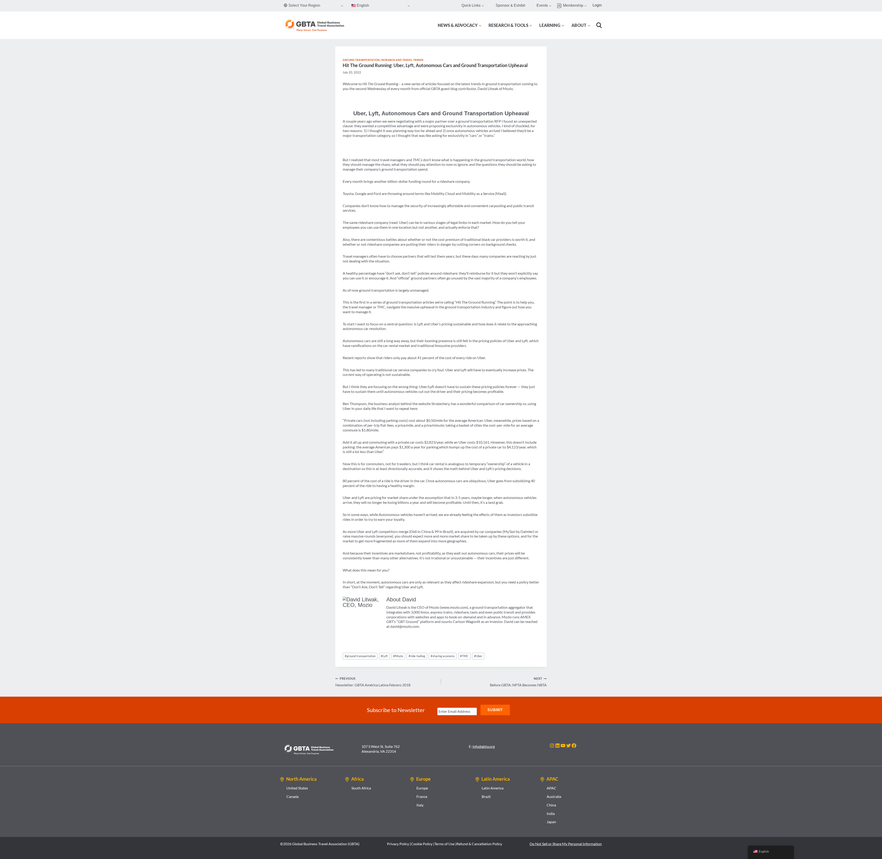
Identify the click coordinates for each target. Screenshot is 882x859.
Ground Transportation (361, 59)
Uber (478, 656)
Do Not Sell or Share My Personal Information (566, 844)
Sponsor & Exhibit (510, 5)
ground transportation (360, 656)
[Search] (599, 25)
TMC (464, 656)
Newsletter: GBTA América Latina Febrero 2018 (372, 682)
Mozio (398, 656)
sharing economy (443, 656)
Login (597, 5)
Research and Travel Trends (403, 59)
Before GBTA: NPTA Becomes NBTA (518, 682)
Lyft (384, 656)
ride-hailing (417, 656)
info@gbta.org (483, 746)
